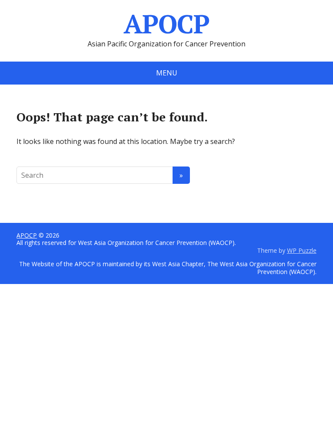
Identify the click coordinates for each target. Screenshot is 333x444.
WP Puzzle (302, 250)
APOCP (166, 24)
